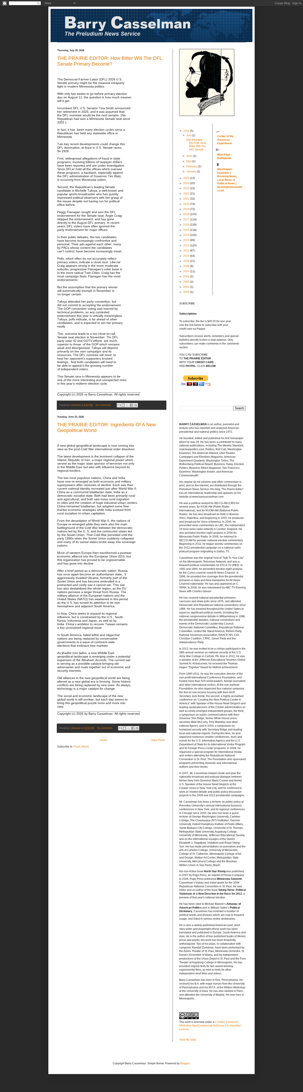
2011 (186, 250)
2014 (186, 235)
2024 (186, 183)
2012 (186, 245)
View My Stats (187, 1039)
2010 (186, 255)
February (192, 166)
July (189, 135)
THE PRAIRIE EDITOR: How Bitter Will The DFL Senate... (196, 144)
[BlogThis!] (123, 405)
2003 (186, 292)
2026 (186, 130)
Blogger (185, 1063)
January (191, 171)
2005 (186, 281)
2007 (186, 271)
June (189, 156)
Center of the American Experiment (225, 140)
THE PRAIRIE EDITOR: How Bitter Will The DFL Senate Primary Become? (109, 61)
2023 (186, 188)
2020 (186, 204)
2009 (186, 261)
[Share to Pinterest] (136, 405)
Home (103, 740)
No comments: (104, 405)
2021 (186, 198)
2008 (186, 266)
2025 (186, 178)
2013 (186, 240)
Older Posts (158, 740)
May (189, 161)
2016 (186, 224)
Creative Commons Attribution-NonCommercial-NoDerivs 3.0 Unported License (210, 1025)
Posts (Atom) (81, 746)
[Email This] (119, 405)
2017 (186, 219)
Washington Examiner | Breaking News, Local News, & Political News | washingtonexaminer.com (229, 180)
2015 (186, 230)
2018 (186, 214)
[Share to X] (127, 405)
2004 (186, 286)
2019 (186, 209)
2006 (186, 276)
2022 (186, 193)
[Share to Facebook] (131, 405)
